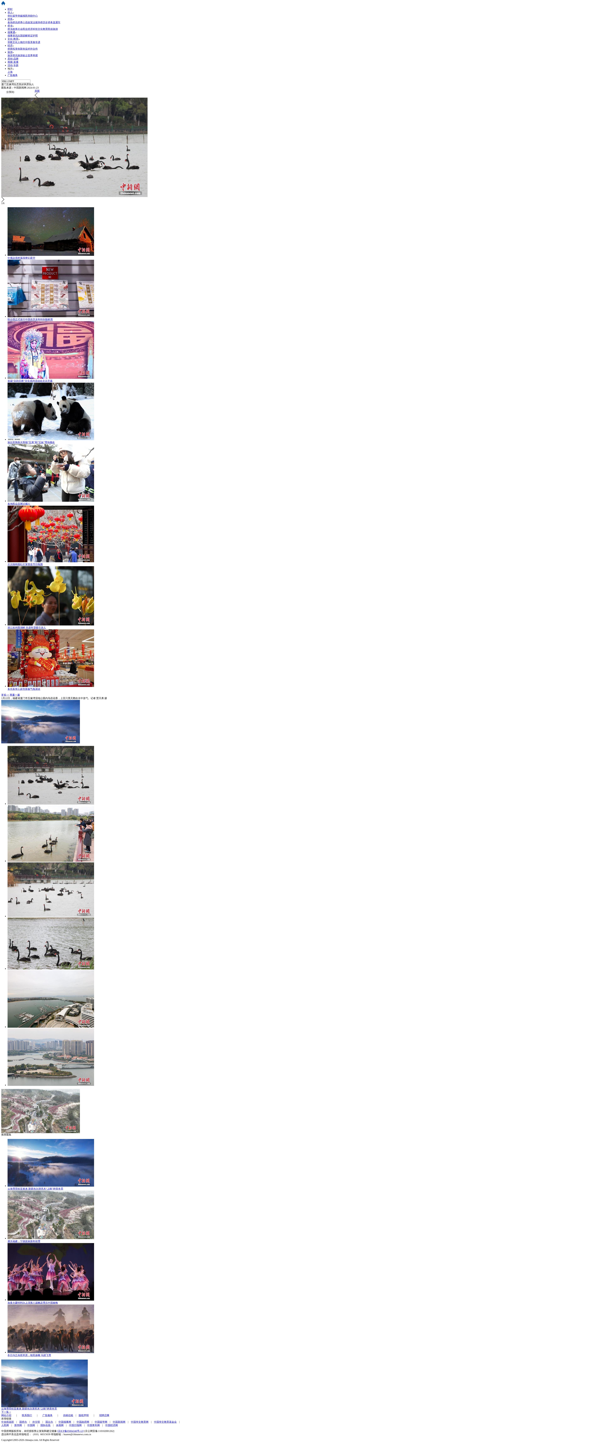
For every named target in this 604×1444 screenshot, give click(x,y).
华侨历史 (43, 22)
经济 (10, 45)
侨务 (10, 19)
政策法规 (33, 22)
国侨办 (23, 1422)
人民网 (5, 1425)
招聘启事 (104, 1415)
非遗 (37, 42)
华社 (10, 15)
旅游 (10, 52)
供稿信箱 (68, 1415)
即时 (10, 9)
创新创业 (23, 48)
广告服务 (13, 75)
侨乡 (10, 25)
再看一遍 (15, 695)
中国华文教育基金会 (165, 1422)
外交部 (36, 1422)
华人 (10, 12)
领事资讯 (13, 35)
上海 (10, 72)
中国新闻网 (119, 1422)
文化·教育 (13, 39)
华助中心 (33, 15)
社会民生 (23, 29)
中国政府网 (83, 1422)
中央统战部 (7, 1422)
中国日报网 (75, 1425)
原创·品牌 (13, 58)
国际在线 (45, 1425)
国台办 (49, 1422)
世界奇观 (33, 55)
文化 (15, 42)
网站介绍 (6, 1415)
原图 (37, 91)
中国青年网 (93, 1425)
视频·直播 (13, 62)
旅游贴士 (23, 55)
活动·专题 (13, 65)
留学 (15, 15)
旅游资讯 (13, 55)
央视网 (60, 1425)
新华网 (18, 1425)
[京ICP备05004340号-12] (70, 1431)
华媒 (20, 15)
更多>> (5, 695)
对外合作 (33, 48)
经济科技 (33, 29)
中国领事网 (65, 1422)
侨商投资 (13, 48)
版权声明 (84, 1415)
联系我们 (27, 1415)
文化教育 (43, 29)
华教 (10, 42)
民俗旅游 (53, 29)
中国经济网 (111, 1425)
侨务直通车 (54, 22)
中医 (27, 42)
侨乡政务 (13, 29)
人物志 (21, 42)
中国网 (31, 1425)
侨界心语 (23, 22)
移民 (25, 15)
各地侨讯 (13, 22)
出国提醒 (23, 35)
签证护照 (33, 35)
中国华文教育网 (139, 1422)
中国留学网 (101, 1422)
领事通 (11, 32)
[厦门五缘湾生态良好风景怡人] (51, 803)
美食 (32, 42)
